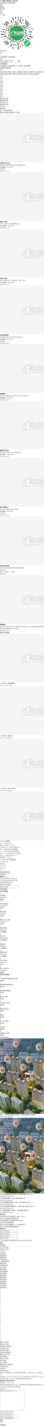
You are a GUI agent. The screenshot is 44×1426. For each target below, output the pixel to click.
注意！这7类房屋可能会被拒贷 (9, 1218)
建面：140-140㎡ (7, 167)
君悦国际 (2, 624)
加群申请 (12, 859)
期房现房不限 (4, 100)
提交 (1, 1243)
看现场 (2, 7)
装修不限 (2, 108)
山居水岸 (2, 1368)
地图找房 (8, 68)
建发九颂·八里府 (5, 1354)
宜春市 (37, 74)
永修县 (24, 74)
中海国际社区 (4, 1366)
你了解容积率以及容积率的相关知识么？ (12, 1220)
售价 (18, 112)
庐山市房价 (3, 1267)
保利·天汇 (10, 736)
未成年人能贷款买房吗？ (7, 1222)
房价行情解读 (5, 872)
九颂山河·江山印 (5, 163)
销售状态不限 (4, 104)
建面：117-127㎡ (9, 226)
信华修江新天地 (4, 566)
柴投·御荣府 (3, 1356)
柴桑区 (25, 72)
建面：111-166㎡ (9, 282)
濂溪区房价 (3, 1257)
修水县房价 (3, 1279)
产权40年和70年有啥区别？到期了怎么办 (12, 1216)
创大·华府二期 (4, 1370)
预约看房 (3, 64)
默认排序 (2, 112)
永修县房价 (3, 1281)
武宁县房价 (3, 1285)
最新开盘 (8, 112)
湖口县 (6, 74)
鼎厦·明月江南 (4, 450)
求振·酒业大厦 (4, 1350)
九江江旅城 (3, 1362)
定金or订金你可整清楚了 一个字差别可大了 (13, 1224)
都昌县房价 (3, 1269)
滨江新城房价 (4, 1271)
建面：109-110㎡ (7, 454)
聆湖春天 (7, 841)
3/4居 (2, 226)
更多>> (7, 1037)
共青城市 (30, 72)
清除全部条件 (8, 110)
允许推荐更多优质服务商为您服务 (15, 1240)
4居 (1, 167)
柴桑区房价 (3, 1263)
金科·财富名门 (4, 507)
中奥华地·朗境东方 (5, 1352)
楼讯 (1, 13)
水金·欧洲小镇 (4, 1348)
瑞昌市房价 (3, 1275)
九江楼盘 (19, 66)
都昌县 (40, 72)
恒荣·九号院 (3, 222)
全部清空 (3, 889)
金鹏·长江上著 (4, 1344)
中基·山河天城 (4, 1358)
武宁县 (33, 74)
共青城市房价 (4, 1265)
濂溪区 (9, 72)
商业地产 (2, 9)
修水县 (20, 74)
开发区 (14, 72)
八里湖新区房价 (4, 1261)
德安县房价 (3, 1277)
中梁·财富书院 (4, 335)
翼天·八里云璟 (4, 1342)
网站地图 (2, 1245)
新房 (1, 5)
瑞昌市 (11, 74)
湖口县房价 (3, 1273)
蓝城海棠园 (11, 683)
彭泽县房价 (3, 1283)
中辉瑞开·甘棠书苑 (5, 1346)
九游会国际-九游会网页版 (7, 3)
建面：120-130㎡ (7, 339)
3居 (1, 398)
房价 (1, 11)
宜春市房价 (3, 1287)
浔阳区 (5, 72)
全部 (1, 72)
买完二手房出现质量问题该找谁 (9, 1227)
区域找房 (2, 68)
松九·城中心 (3, 1360)
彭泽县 (28, 74)
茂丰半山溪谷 (12, 788)
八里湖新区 (19, 72)
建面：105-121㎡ (7, 511)
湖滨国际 (2, 394)
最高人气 (14, 112)
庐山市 (36, 72)
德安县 (15, 74)
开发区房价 (3, 1259)
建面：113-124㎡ (7, 398)
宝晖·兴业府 (3, 278)
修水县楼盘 (27, 66)
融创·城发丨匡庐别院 (6, 1364)
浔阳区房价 (3, 1255)
